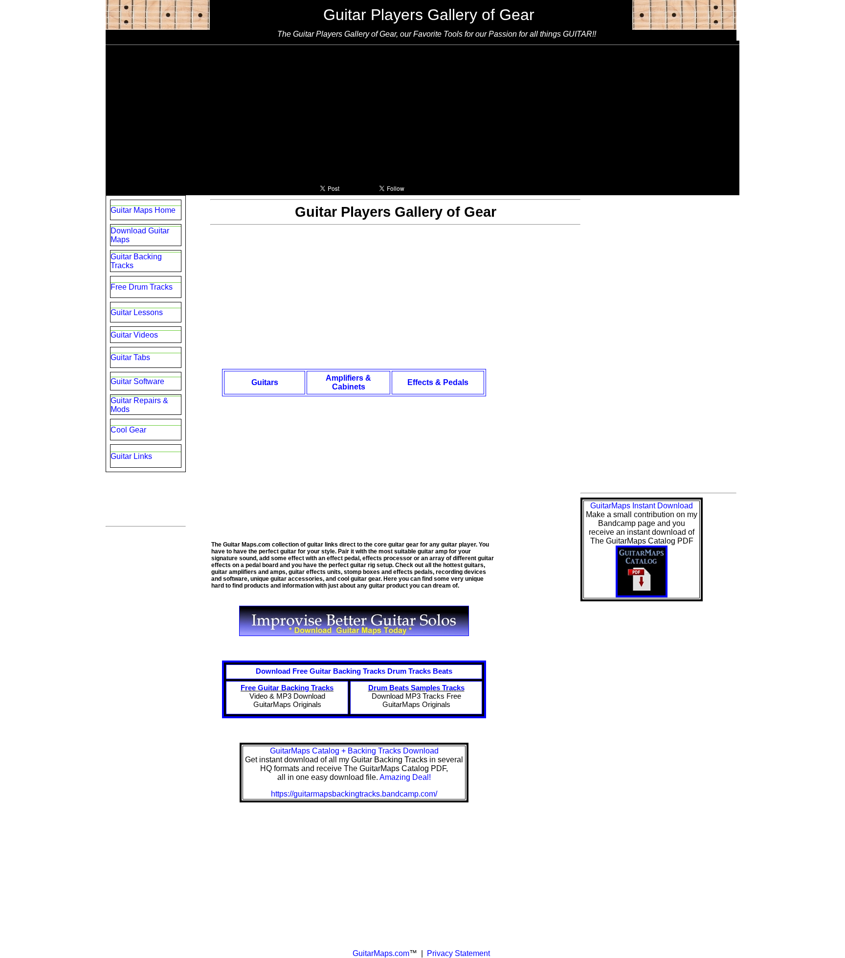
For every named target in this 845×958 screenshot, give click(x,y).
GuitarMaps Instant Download (641, 506)
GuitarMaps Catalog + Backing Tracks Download (354, 751)
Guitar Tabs (130, 357)
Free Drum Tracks (142, 287)
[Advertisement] (422, 113)
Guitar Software (137, 381)
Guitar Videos (134, 335)
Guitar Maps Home (143, 210)
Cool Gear (128, 430)
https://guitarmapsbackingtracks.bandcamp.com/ (354, 794)
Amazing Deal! (405, 777)
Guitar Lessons (137, 312)
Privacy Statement (457, 953)
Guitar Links (131, 456)
